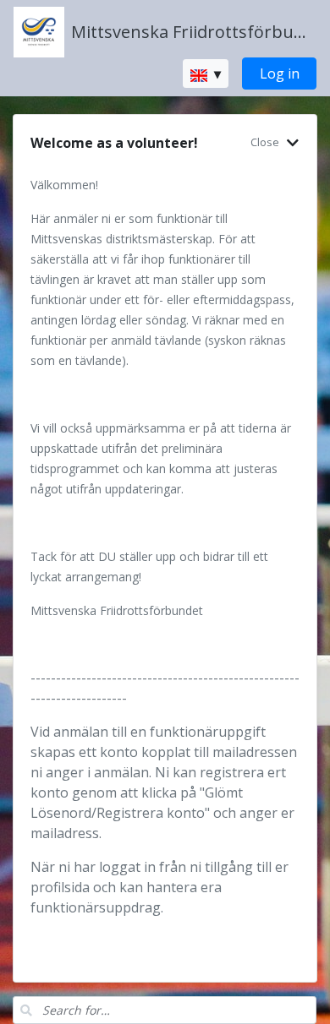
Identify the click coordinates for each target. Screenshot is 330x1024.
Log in (280, 73)
